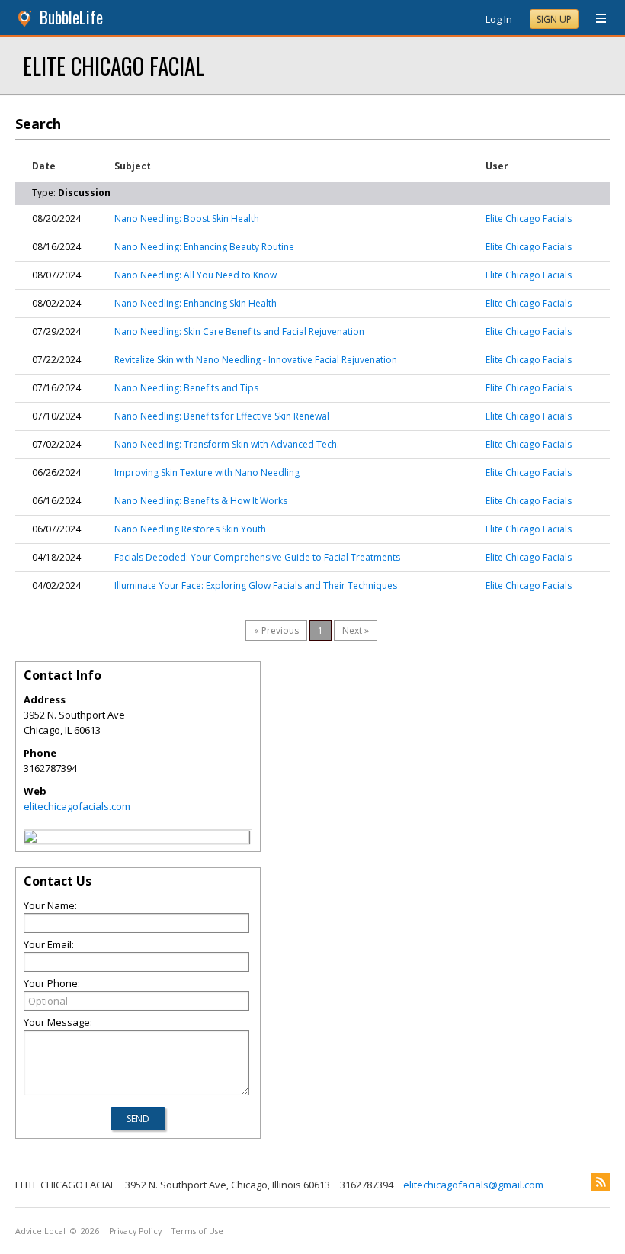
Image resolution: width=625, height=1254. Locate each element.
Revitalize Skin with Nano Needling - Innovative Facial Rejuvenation (255, 359)
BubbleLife (71, 17)
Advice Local (40, 1231)
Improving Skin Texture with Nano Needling (207, 472)
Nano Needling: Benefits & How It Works (200, 500)
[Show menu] (595, 19)
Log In (499, 19)
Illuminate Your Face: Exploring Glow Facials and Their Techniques (255, 585)
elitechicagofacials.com (77, 806)
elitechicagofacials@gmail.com (473, 1184)
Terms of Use (197, 1231)
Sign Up (554, 19)
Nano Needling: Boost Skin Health (186, 218)
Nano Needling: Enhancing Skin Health (195, 303)
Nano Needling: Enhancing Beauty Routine (204, 246)
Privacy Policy (135, 1231)
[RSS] (600, 1182)
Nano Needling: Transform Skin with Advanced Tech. (226, 444)
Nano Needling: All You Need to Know (195, 274)
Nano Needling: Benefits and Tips (186, 387)
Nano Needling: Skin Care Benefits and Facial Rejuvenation (239, 331)
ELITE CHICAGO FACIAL (113, 65)
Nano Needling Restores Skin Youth (190, 528)
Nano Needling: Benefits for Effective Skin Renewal (221, 416)
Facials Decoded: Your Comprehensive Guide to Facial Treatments (257, 557)
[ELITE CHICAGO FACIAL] (30, 839)
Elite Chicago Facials (529, 218)
